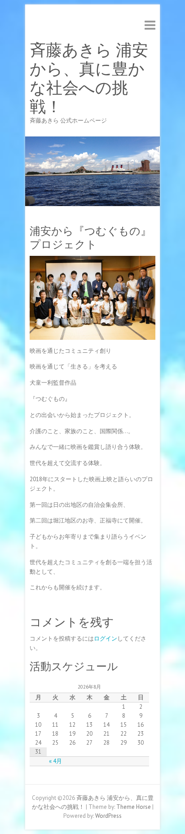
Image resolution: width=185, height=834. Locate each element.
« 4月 (55, 761)
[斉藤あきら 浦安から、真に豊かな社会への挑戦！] (92, 141)
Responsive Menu (150, 25)
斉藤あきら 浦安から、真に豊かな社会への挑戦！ (89, 78)
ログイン (105, 638)
